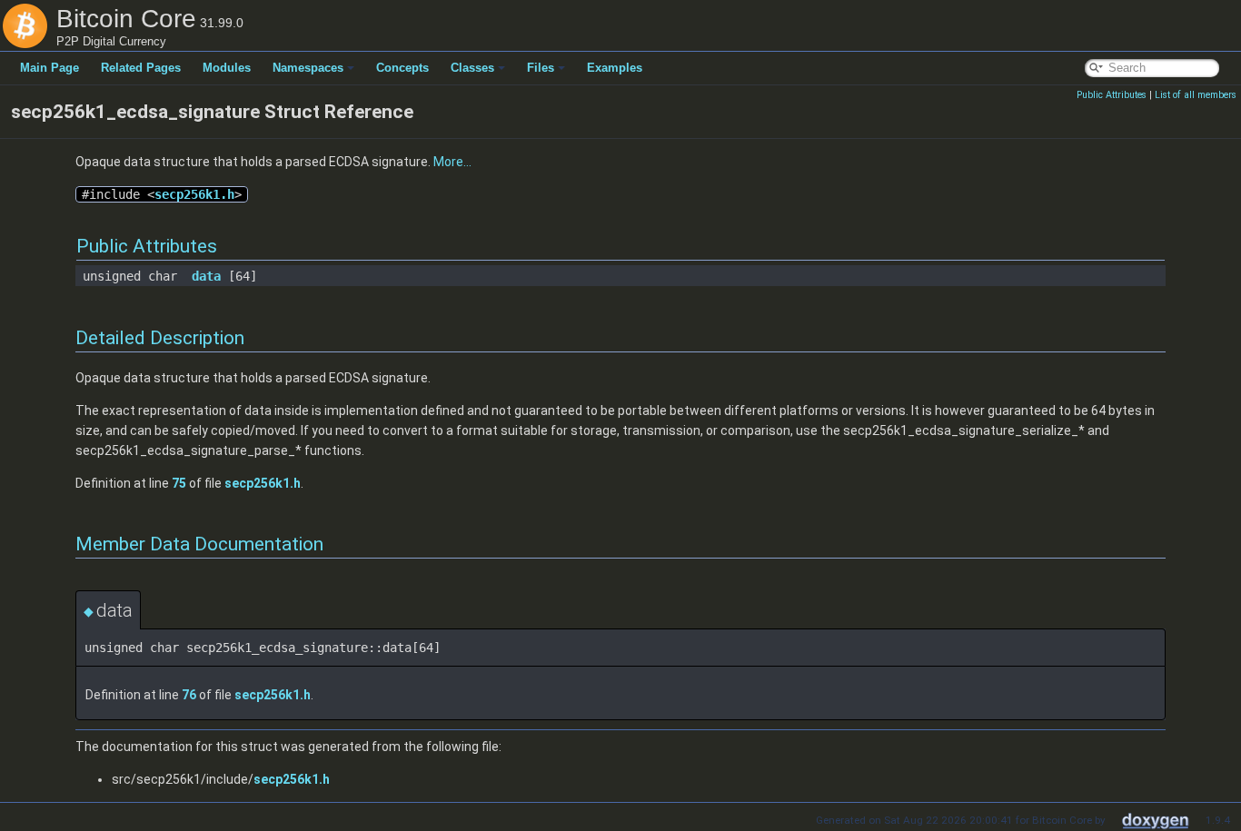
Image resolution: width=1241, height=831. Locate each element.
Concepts (402, 67)
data (206, 276)
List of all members (1195, 95)
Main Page (49, 67)
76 (189, 695)
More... (452, 161)
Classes (472, 67)
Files (540, 67)
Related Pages (141, 67)
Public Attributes (1112, 95)
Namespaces (308, 67)
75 (179, 483)
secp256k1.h (194, 194)
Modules (227, 67)
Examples (614, 67)
